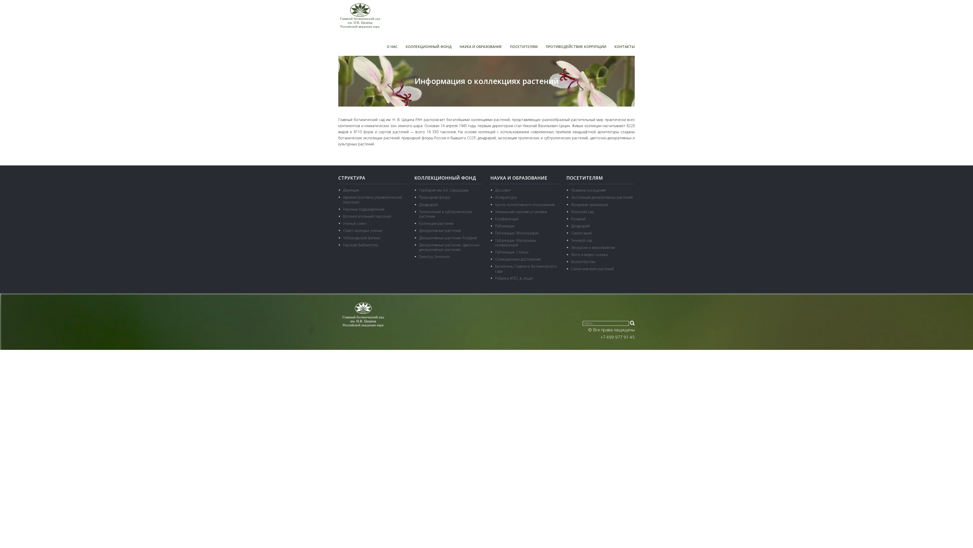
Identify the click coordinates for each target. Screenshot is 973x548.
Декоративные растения (440, 230)
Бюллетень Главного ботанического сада (526, 268)
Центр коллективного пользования (525, 204)
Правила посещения (588, 190)
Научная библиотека (360, 245)
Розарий (578, 218)
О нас (392, 46)
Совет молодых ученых (362, 230)
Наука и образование (481, 46)
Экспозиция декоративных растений (602, 197)
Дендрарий (428, 204)
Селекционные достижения (517, 259)
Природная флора (434, 197)
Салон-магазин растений (592, 268)
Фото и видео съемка (589, 254)
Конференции (507, 218)
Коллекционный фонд (429, 46)
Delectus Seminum (434, 256)
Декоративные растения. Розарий (448, 237)
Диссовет (503, 190)
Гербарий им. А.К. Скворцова (444, 190)
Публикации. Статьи (511, 252)
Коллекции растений (436, 223)
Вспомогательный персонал (367, 216)
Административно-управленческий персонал (372, 199)
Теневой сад (581, 240)
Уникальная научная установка (521, 211)
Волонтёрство (583, 261)
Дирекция (351, 190)
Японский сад (582, 211)
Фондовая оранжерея (589, 204)
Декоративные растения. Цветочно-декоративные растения (450, 247)
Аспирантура (506, 197)
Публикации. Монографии (517, 233)
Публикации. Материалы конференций (515, 242)
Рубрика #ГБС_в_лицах (514, 278)
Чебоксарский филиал (361, 237)
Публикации (505, 226)
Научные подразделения (363, 209)
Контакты (624, 46)
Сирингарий (581, 233)
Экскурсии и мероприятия (593, 247)
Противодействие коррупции (576, 46)
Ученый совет (355, 223)
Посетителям (524, 46)
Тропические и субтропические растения (445, 214)
